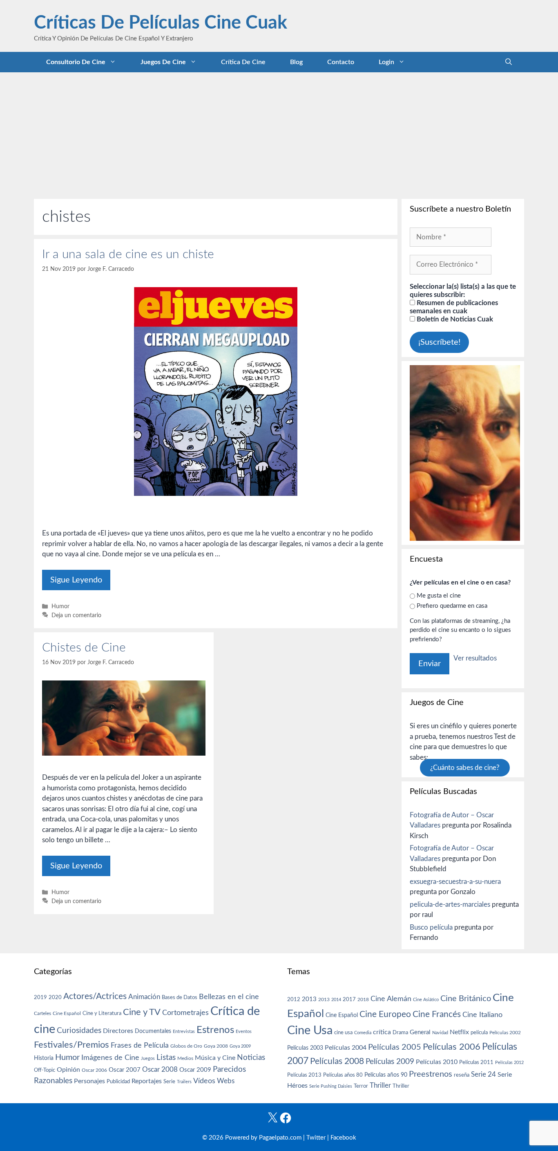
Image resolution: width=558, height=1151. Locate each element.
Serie (169, 1081)
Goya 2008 (216, 1046)
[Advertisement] (279, 133)
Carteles (42, 1013)
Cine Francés (437, 1014)
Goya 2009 (240, 1046)
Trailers (184, 1082)
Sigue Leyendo (76, 580)
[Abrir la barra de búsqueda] (508, 62)
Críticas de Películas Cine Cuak (160, 23)
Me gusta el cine (439, 596)
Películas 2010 (437, 1062)
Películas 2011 (476, 1062)
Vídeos (204, 1081)
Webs (225, 1081)
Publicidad (118, 1081)
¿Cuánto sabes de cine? (465, 767)
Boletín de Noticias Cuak (454, 319)
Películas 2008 (337, 1061)
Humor (60, 606)
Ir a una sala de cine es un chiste (128, 254)
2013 (309, 999)
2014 (336, 999)
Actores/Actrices (95, 996)
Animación (144, 996)
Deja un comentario (76, 615)
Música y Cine (215, 1058)
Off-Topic (44, 1070)
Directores (118, 1031)
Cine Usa (310, 1030)
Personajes (89, 1081)
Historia (44, 1058)
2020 (55, 997)
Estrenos (215, 1030)
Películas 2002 (505, 1033)
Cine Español (67, 1013)
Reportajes (147, 1081)
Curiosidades (79, 1031)
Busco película (431, 927)
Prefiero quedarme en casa (452, 606)
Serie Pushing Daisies (330, 1086)
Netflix (459, 1032)
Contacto (340, 62)
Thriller (380, 1085)
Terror (361, 1086)
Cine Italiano (482, 1015)
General (420, 1032)
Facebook (343, 1138)
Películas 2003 (305, 1048)
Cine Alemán (391, 998)
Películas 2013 (304, 1075)
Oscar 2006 (94, 1070)
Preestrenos (430, 1074)
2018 (363, 999)
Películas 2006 (451, 1046)
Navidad (440, 1033)
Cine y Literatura (102, 1013)
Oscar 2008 (160, 1069)
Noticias (251, 1057)
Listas (166, 1058)
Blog (296, 62)
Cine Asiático (426, 999)
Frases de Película (140, 1045)
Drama (400, 1032)
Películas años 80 (343, 1075)
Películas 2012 (509, 1062)
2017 (349, 999)
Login (386, 62)
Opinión (68, 1069)
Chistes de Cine (84, 648)
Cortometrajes (185, 1013)
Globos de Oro (186, 1046)
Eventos (244, 1031)
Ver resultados (475, 658)
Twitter (316, 1138)
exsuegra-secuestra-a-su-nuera (455, 881)
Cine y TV (142, 1012)
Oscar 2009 (195, 1070)
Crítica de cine (243, 62)
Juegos (148, 1058)
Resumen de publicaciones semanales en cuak (454, 307)
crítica (382, 1032)
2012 (293, 999)
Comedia (362, 1033)
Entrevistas (184, 1031)
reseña (461, 1075)
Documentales (153, 1031)
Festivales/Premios (71, 1045)
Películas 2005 (394, 1047)
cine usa (343, 1032)
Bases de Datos (179, 997)
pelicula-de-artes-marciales (450, 904)
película (479, 1032)
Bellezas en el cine (229, 997)
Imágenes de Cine (110, 1058)
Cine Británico (465, 999)
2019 (40, 997)
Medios (185, 1058)
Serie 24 (483, 1074)
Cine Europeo (385, 1014)
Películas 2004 (345, 1047)
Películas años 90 (385, 1075)
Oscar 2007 (125, 1070)
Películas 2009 (390, 1062)
